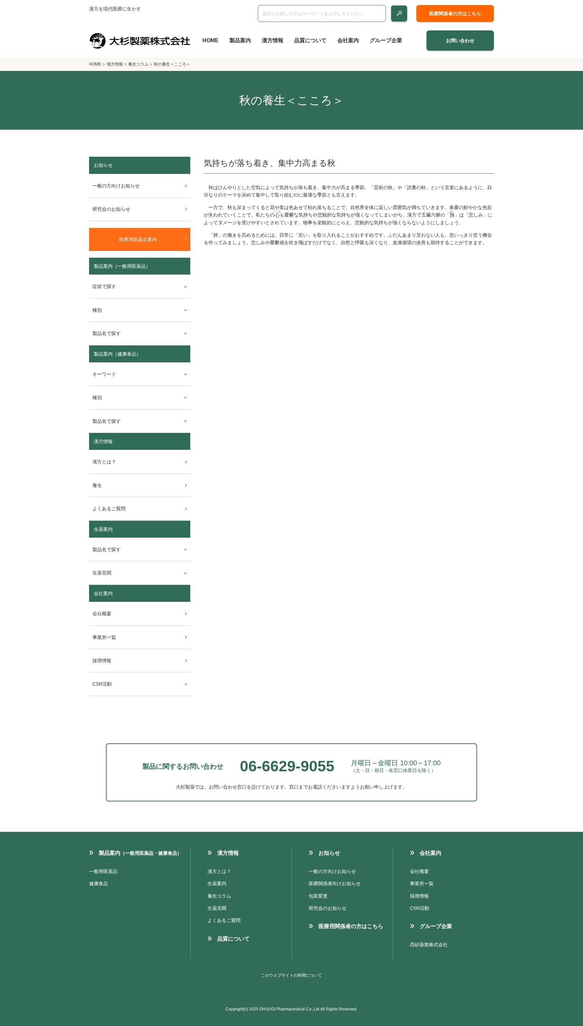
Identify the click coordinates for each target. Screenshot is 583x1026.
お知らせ (329, 853)
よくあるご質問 (109, 508)
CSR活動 (102, 684)
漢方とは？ (104, 461)
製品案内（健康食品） (117, 354)
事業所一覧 (104, 637)
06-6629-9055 (287, 766)
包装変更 (318, 896)
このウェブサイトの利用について (291, 975)
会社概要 (101, 613)
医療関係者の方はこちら (455, 13)
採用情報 (101, 660)
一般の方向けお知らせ (116, 185)
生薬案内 (103, 529)
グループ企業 (386, 40)
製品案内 (240, 40)
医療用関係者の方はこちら (350, 926)
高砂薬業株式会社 (429, 944)
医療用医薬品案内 (138, 239)
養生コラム (138, 64)
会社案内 (348, 40)
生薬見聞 (216, 908)
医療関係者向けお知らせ (335, 883)
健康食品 (98, 883)
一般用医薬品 (103, 871)
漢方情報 (272, 40)
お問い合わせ (460, 40)
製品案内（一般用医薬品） (122, 266)
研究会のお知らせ (111, 209)
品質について (310, 40)
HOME (210, 40)
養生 (97, 485)
